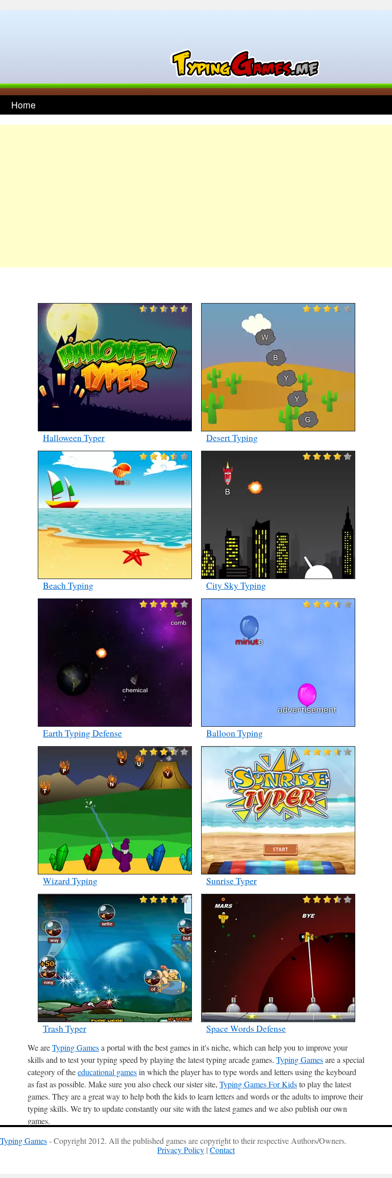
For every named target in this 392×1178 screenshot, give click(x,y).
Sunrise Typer (231, 880)
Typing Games (75, 1047)
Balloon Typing (234, 733)
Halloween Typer (74, 437)
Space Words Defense (246, 1028)
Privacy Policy (180, 1149)
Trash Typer (64, 1028)
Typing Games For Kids (258, 1084)
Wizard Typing (70, 880)
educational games (107, 1071)
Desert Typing (232, 437)
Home (23, 104)
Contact (222, 1149)
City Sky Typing (236, 585)
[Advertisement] (196, 196)
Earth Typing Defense (82, 733)
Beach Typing (68, 585)
